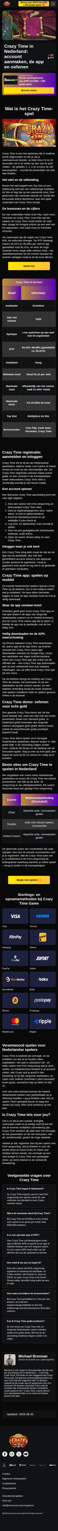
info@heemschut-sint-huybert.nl (18, 1505)
